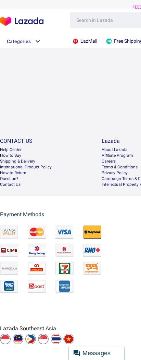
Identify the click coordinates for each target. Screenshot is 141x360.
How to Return (13, 172)
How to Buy (10, 155)
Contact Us (10, 184)
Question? (9, 178)
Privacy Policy (115, 172)
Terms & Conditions (120, 167)
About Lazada (115, 149)
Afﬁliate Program (117, 155)
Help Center (11, 149)
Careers (109, 161)
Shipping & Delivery (17, 161)
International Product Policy (26, 167)
